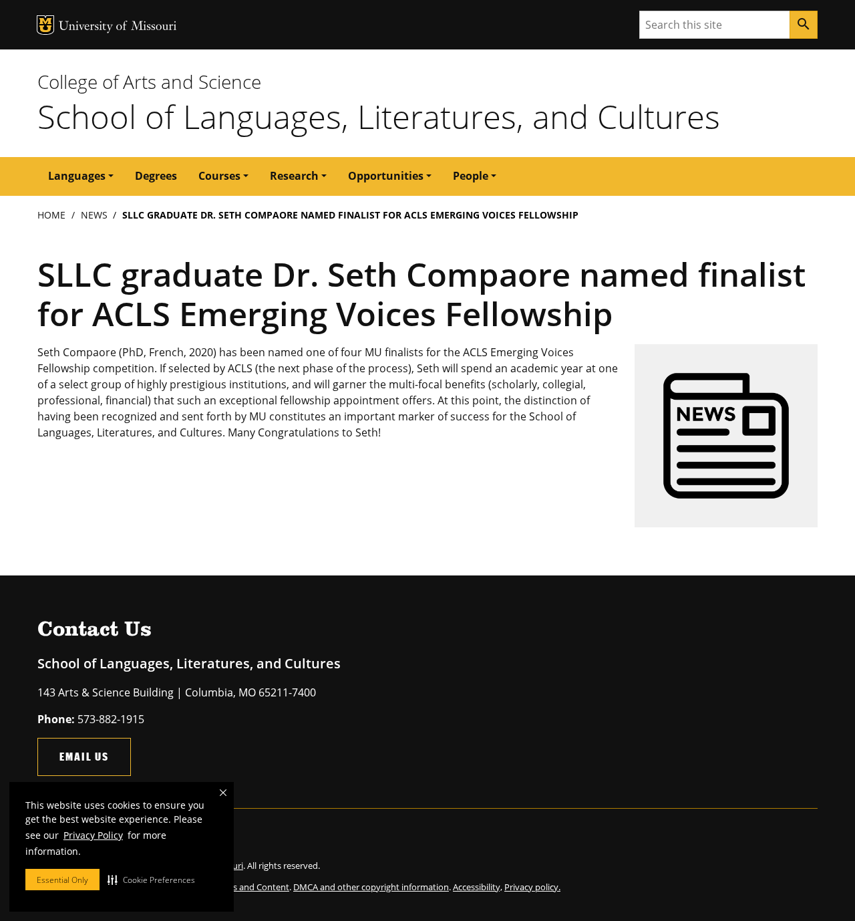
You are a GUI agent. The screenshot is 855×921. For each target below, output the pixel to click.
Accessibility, (477, 887)
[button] (151, 879)
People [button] (470, 175)
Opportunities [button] (385, 175)
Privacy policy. (532, 887)
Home (51, 215)
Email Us (84, 756)
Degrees (156, 175)
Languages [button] (77, 175)
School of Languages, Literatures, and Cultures (378, 116)
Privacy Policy (93, 835)
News (94, 215)
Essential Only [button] (62, 880)
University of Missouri (118, 27)
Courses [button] (219, 175)
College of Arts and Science (149, 81)
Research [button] (294, 175)
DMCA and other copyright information (371, 887)
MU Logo (45, 25)
